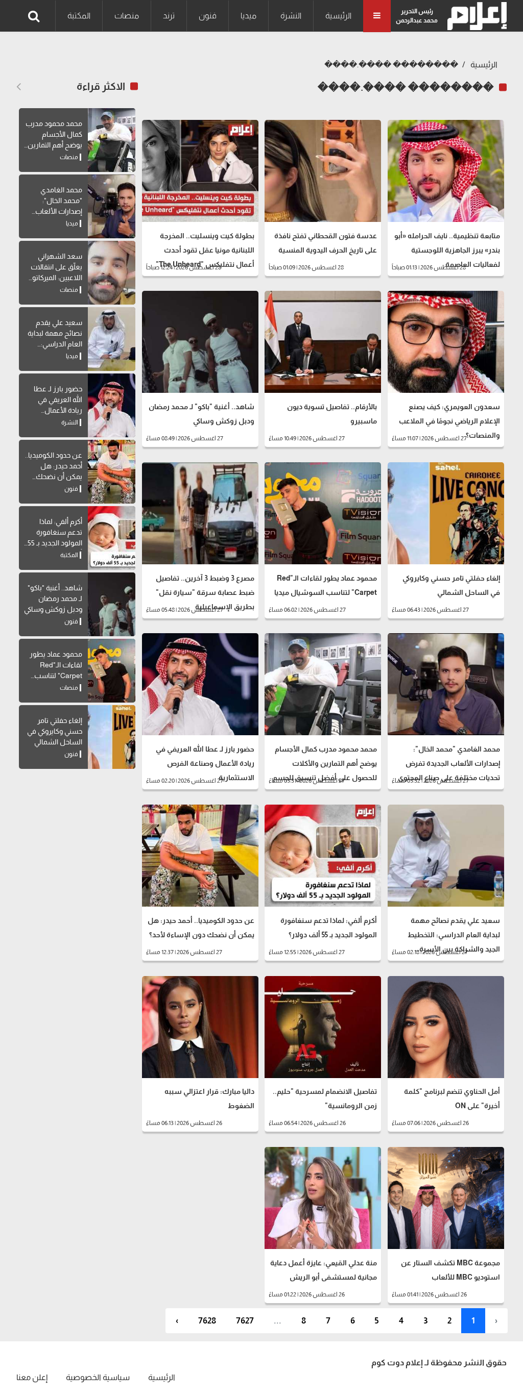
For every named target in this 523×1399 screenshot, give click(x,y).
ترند (169, 15)
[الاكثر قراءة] (18, 86)
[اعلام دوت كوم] (475, 16)
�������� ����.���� (391, 64)
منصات (126, 15)
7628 (207, 1321)
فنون (208, 15)
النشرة (290, 15)
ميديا (248, 15)
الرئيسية (338, 15)
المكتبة (78, 15)
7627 (245, 1321)
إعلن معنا (31, 1377)
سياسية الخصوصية (98, 1377)
